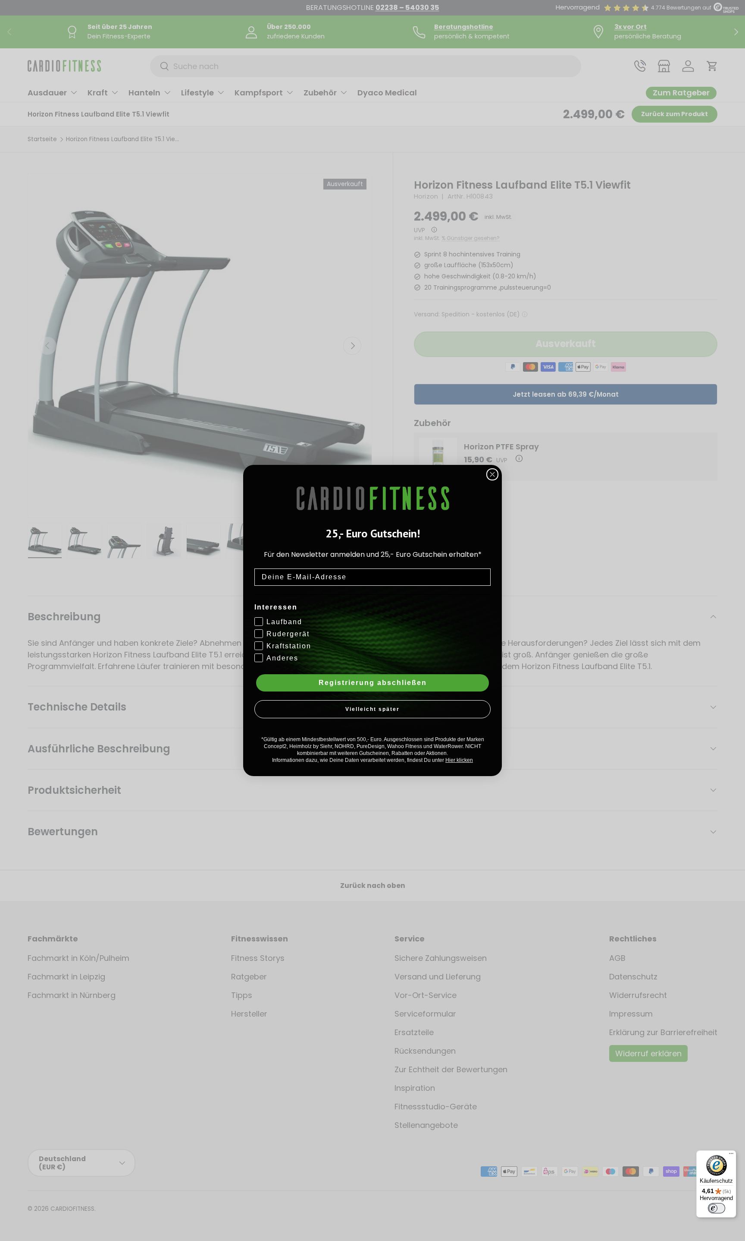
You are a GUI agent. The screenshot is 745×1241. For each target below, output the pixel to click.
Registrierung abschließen (373, 682)
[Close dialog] (492, 474)
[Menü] (731, 1155)
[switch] (716, 1208)
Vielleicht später (372, 709)
